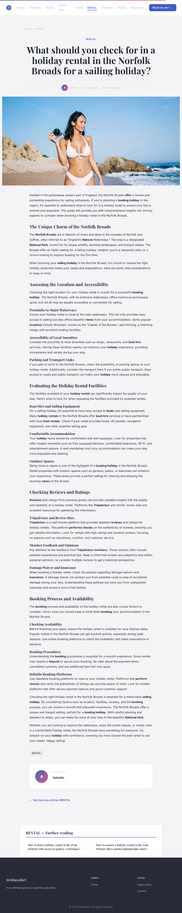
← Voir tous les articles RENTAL (50, 800)
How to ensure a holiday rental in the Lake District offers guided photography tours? (122, 846)
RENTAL (92, 7)
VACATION (137, 7)
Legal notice (144, 884)
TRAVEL (121, 7)
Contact (141, 890)
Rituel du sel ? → (162, 7)
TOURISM (107, 7)
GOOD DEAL (62, 8)
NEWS (79, 7)
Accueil (28, 28)
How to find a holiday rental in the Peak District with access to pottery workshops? (54, 846)
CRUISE (49, 7)
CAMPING (35, 7)
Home (21, 7)
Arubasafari (16, 879)
